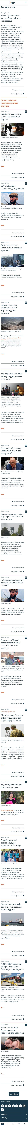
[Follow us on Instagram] (13, 1105)
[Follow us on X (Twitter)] (16, 1105)
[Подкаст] (2, 1109)
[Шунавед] (7, 1124)
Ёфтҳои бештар (14, 1094)
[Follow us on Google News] (2, 1105)
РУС (19, 1124)
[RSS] (24, 1105)
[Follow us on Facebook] (6, 1105)
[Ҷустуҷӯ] (24, 1124)
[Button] (18, 90)
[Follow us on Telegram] (20, 1105)
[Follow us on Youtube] (9, 1105)
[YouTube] (13, 1124)
